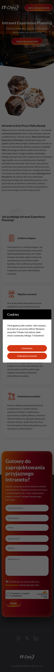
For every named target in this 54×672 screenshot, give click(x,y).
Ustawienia (27, 348)
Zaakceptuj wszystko (27, 356)
